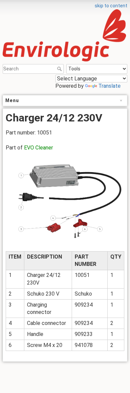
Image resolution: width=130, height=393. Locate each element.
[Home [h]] (65, 4)
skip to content (111, 5)
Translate (109, 86)
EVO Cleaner (38, 147)
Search (60, 68)
